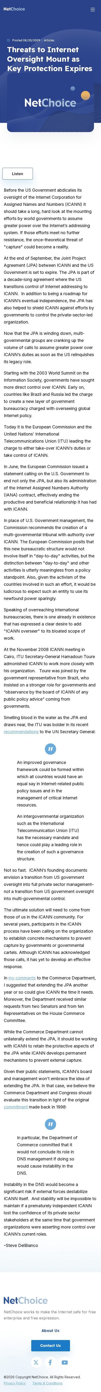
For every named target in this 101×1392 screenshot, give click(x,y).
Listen (17, 173)
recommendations (21, 731)
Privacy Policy (15, 1383)
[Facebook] (50, 1362)
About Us (50, 1330)
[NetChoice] (14, 9)
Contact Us (50, 1345)
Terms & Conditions (47, 1383)
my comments (22, 977)
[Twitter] (36, 1362)
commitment (16, 1106)
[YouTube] (65, 1362)
